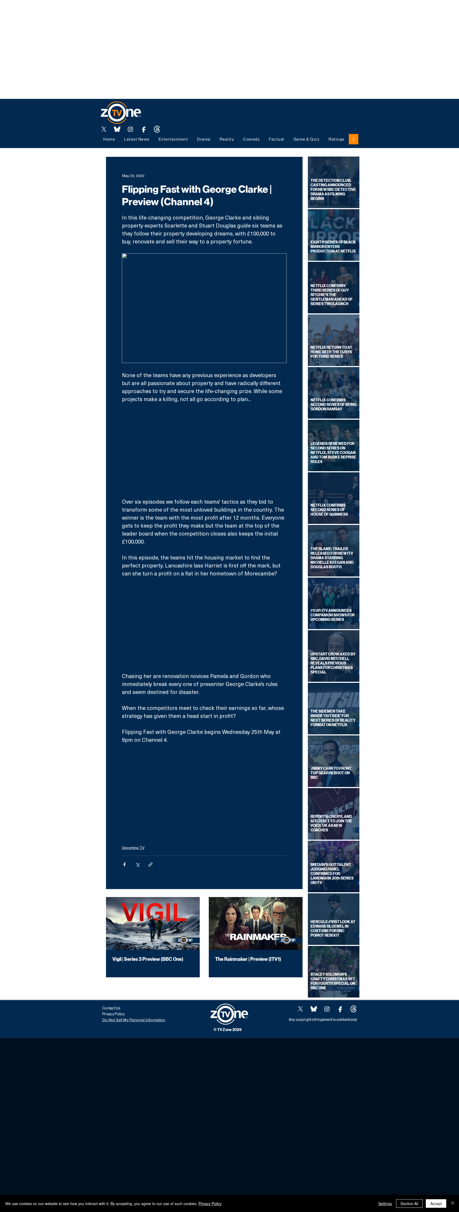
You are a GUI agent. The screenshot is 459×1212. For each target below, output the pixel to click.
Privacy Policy (210, 1203)
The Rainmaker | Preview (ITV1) (248, 959)
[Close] (452, 1203)
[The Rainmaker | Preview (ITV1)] (256, 923)
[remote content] (204, 450)
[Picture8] (117, 129)
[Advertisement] (96, 12)
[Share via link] (150, 864)
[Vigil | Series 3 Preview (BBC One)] (153, 923)
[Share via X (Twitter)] (137, 864)
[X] (103, 129)
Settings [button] (385, 1203)
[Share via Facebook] (124, 864)
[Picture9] (157, 129)
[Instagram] (130, 129)
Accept (436, 1203)
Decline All (409, 1203)
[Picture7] (143, 129)
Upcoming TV (133, 847)
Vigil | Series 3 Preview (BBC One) (147, 959)
